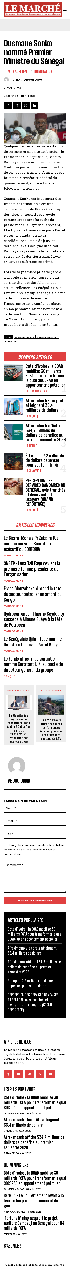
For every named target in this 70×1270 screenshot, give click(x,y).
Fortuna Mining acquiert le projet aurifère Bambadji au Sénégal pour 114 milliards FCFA (34, 1223)
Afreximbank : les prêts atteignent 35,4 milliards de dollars (46, 405)
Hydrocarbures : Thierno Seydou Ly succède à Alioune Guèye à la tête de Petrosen (34, 619)
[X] (17, 105)
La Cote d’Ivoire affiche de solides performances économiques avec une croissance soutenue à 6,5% (51, 729)
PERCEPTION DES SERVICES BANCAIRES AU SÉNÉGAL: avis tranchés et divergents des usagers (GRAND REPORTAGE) (45, 492)
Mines (8, 1234)
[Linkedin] (34, 105)
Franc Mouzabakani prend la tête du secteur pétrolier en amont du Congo (33, 594)
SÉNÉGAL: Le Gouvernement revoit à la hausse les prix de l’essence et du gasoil (34, 1200)
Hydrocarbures (14, 1211)
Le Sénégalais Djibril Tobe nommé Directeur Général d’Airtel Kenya (33, 641)
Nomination (43, 71)
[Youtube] (50, 1074)
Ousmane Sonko (24, 337)
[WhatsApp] (26, 105)
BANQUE (31, 416)
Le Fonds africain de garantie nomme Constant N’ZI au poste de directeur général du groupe (33, 664)
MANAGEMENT (14, 555)
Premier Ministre (47, 337)
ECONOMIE (33, 470)
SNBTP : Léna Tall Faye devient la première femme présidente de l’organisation (32, 569)
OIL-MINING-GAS (37, 390)
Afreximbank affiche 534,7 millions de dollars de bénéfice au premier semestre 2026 (46, 433)
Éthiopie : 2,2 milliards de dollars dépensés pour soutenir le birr (45, 460)
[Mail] (29, 1074)
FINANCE (32, 445)
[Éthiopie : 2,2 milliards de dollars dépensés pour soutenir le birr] (13, 461)
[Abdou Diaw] (7, 79)
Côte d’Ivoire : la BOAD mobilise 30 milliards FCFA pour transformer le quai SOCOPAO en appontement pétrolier (45, 376)
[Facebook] (8, 105)
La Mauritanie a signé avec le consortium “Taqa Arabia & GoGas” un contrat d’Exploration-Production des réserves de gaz (19, 728)
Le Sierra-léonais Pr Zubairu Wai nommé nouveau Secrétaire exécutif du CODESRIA (32, 543)
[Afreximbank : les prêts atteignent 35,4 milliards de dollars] (13, 406)
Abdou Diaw (33, 79)
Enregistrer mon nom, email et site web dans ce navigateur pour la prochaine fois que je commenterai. (34, 849)
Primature (11, 342)
